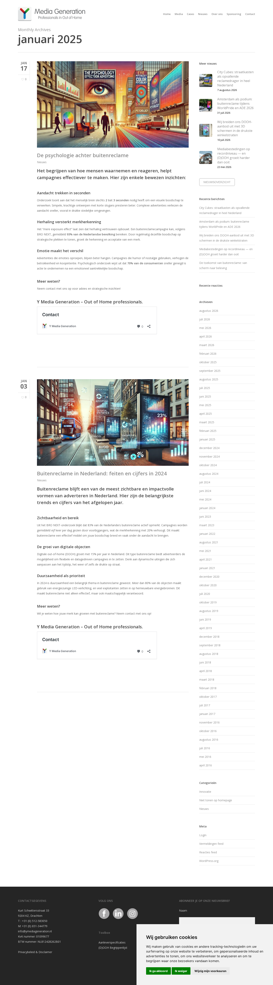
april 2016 (205, 765)
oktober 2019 (208, 602)
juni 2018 (205, 662)
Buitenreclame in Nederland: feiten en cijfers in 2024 (102, 473)
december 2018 (209, 637)
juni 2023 (205, 516)
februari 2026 (207, 353)
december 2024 (209, 448)
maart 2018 (206, 679)
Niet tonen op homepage (215, 800)
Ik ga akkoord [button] (158, 971)
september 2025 (209, 371)
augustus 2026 (208, 311)
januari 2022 (207, 534)
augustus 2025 (208, 379)
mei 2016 (205, 757)
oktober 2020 (208, 585)
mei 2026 (205, 328)
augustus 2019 (208, 611)
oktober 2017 (208, 697)
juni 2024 (205, 491)
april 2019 (205, 628)
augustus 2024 (208, 474)
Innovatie (205, 792)
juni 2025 (205, 396)
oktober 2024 (208, 465)
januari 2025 (207, 439)
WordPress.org (208, 861)
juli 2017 (204, 705)
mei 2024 (205, 499)
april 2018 (205, 671)
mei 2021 (205, 551)
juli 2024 (204, 482)
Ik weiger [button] (181, 971)
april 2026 (205, 336)
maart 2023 (206, 525)
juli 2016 (204, 748)
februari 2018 (207, 688)
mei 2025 (205, 405)
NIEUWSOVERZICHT (217, 182)
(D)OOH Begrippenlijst (113, 947)
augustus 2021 (208, 542)
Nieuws (42, 162)
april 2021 (205, 559)
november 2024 (209, 456)
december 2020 (209, 576)
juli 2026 (204, 319)
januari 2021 (207, 568)
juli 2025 (204, 388)
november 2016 (209, 722)
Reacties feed (208, 852)
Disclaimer (45, 952)
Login (202, 835)
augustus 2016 (208, 739)
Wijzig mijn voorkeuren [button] (210, 971)
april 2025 (205, 414)
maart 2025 (206, 422)
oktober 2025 (208, 362)
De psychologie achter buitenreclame (83, 155)
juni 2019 (205, 619)
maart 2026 (206, 345)
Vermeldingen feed (211, 844)
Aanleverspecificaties (112, 942)
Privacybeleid (26, 952)
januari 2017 (207, 714)
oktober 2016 (208, 731)
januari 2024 (207, 508)
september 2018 (209, 645)
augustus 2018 (208, 654)
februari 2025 (207, 431)
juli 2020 (204, 594)
